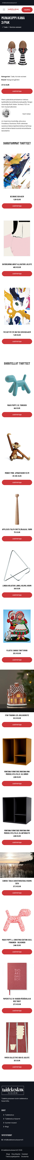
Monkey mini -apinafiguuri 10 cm (17, 473)
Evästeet (25, 1154)
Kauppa (27, 10)
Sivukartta (24, 1156)
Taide (5, 27)
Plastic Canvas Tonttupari (17, 650)
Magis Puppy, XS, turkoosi (17, 405)
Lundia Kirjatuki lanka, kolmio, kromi (17, 585)
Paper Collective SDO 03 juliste (17, 1057)
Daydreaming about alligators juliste (17, 264)
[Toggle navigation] (4, 9)
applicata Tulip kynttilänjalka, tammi (17, 529)
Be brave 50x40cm (17, 196)
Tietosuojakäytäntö (13, 1156)
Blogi (7, 1127)
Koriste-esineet (15, 27)
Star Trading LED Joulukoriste (17, 715)
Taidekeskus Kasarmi (12, 1119)
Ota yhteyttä (15, 1154)
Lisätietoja (17, 91)
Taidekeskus (9, 1115)
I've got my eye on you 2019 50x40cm (17, 332)
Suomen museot (11, 1123)
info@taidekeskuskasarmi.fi (9, 3)
